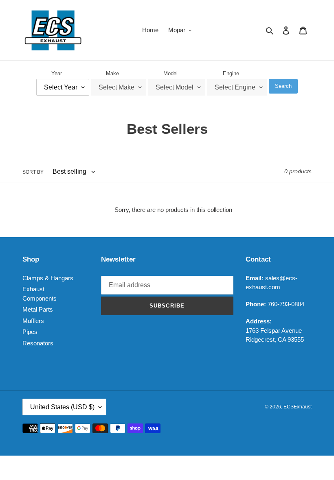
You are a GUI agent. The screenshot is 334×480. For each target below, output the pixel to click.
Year (56, 73)
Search (283, 86)
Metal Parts (37, 309)
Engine (231, 73)
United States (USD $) (62, 407)
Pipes (29, 331)
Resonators (37, 343)
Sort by (33, 172)
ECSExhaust (297, 407)
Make (112, 73)
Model (170, 73)
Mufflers (33, 320)
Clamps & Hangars (47, 278)
